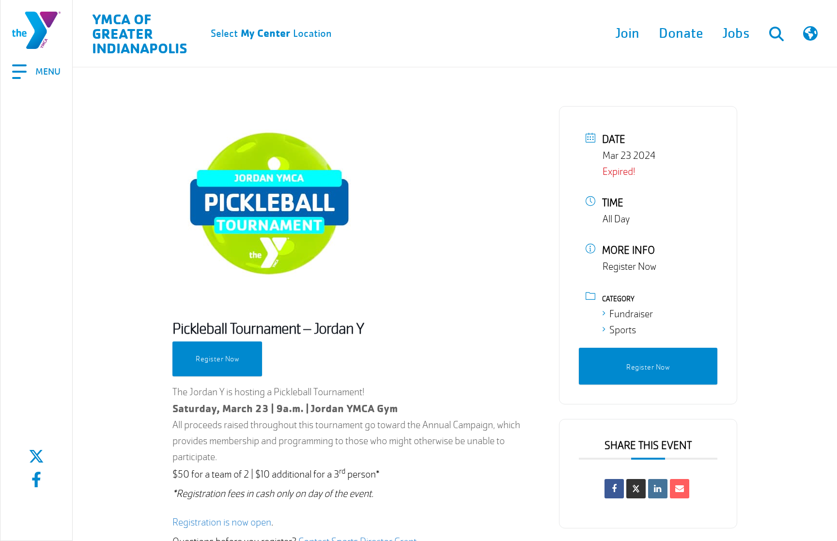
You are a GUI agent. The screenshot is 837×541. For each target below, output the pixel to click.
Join (627, 33)
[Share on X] (636, 488)
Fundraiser (631, 314)
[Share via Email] (679, 488)
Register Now (217, 359)
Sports (622, 330)
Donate (681, 33)
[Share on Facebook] (614, 488)
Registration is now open (221, 522)
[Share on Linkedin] (657, 488)
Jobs (736, 33)
